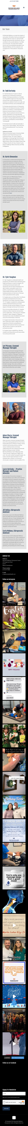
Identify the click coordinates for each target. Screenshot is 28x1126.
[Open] (14, 593)
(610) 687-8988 (14, 1)
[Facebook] (12, 3)
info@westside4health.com (9, 574)
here (11, 193)
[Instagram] (16, 3)
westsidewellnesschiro (14, 583)
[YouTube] (14, 3)
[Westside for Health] (14, 7)
